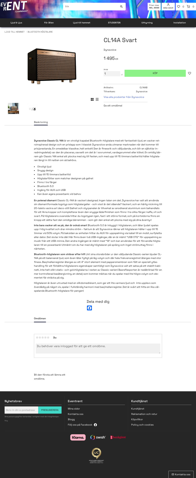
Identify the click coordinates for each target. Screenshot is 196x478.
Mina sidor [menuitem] (168, 8)
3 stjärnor (42, 337)
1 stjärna (37, 337)
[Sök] (121, 7)
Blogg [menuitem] (71, 419)
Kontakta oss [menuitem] (75, 414)
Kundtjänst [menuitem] (137, 408)
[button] (181, 6)
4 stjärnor (45, 337)
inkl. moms (154, 8)
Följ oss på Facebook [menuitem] (80, 424)
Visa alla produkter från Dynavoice (124, 97)
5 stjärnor (48, 337)
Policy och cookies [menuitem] (142, 424)
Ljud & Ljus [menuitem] (16, 22)
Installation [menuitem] (179, 22)
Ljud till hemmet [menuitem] (81, 22)
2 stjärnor (39, 337)
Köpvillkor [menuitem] (137, 419)
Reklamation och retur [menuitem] (144, 414)
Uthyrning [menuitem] (147, 22)
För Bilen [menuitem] (49, 22)
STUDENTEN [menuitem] (114, 22)
